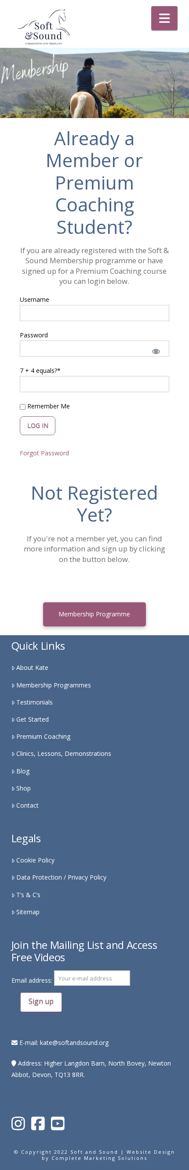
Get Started (32, 719)
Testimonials (34, 702)
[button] (164, 18)
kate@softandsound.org (74, 1042)
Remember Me (47, 406)
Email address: (32, 981)
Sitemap (28, 912)
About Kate (32, 667)
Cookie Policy (35, 860)
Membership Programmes (53, 685)
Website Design (151, 1152)
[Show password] (155, 350)
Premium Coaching (43, 736)
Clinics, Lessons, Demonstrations (63, 753)
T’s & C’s (28, 895)
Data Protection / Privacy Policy (61, 877)
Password (34, 335)
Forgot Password (44, 453)
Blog (22, 771)
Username (34, 299)
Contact (27, 805)
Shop (23, 788)
